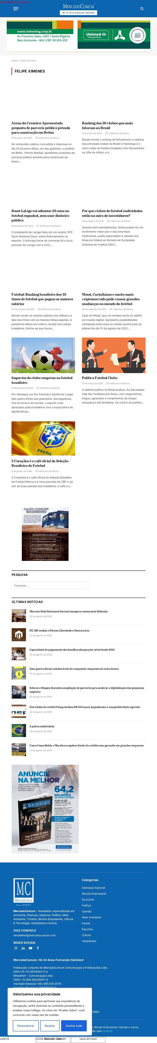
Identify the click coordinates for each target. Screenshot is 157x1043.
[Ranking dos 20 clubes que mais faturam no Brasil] (114, 100)
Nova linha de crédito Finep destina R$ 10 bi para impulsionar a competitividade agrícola (84, 707)
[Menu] (15, 8)
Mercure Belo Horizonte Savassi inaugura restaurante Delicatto (68, 611)
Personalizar (25, 1025)
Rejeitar (50, 1025)
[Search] (142, 8)
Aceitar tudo (74, 1025)
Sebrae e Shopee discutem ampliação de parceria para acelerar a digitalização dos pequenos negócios (86, 689)
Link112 (4, 1038)
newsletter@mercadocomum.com (34, 935)
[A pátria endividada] (19, 730)
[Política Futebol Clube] (114, 355)
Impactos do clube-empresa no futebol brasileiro (42, 380)
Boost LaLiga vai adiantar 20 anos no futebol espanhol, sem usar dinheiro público (40, 215)
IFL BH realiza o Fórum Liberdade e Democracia (59, 630)
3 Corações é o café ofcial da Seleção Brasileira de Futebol (39, 463)
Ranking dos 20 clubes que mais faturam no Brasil (107, 125)
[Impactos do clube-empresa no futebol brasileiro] (43, 355)
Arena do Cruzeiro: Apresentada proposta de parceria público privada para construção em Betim (40, 128)
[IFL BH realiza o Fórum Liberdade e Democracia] (19, 634)
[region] (50, 1011)
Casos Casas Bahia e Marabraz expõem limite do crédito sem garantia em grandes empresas (86, 745)
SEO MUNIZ (17, 1038)
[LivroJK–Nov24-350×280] (45, 559)
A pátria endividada (41, 726)
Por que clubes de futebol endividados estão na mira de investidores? (112, 213)
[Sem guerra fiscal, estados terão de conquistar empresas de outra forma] (19, 672)
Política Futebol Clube (99, 378)
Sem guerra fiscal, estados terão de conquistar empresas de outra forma (74, 668)
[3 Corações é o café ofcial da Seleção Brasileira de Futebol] (43, 438)
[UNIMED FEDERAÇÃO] (78, 36)
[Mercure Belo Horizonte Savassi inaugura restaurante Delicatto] (19, 615)
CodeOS (107, 1030)
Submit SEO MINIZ (88, 1039)
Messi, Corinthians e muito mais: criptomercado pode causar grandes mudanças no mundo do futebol (110, 299)
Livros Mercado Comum (15, 2)
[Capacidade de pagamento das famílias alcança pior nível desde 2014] (19, 653)
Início (14, 60)
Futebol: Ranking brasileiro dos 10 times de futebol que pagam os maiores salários (42, 299)
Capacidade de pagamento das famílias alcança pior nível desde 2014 (72, 649)
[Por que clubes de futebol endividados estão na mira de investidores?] (114, 188)
